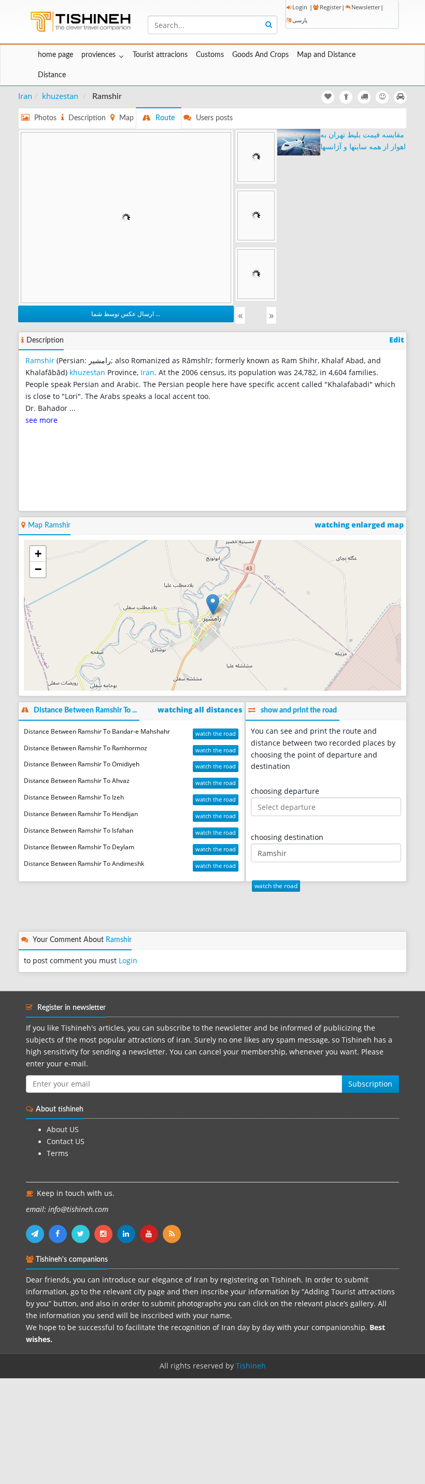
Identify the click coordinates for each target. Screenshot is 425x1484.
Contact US (65, 1141)
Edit (396, 340)
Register (330, 7)
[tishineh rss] (173, 1233)
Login (299, 7)
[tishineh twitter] (83, 1233)
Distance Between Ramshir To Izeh (74, 797)
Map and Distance (326, 55)
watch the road (215, 733)
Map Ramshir (49, 525)
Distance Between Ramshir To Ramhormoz (85, 748)
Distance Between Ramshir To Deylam (79, 847)
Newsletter (365, 7)
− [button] (38, 569)
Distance (52, 75)
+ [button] (38, 553)
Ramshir (39, 360)
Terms (57, 1153)
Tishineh (251, 1366)
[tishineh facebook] (60, 1233)
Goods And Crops (260, 55)
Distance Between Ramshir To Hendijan (81, 813)
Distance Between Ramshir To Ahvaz (77, 780)
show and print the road (299, 710)
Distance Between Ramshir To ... (85, 710)
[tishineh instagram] (105, 1233)
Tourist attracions (160, 55)
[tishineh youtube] (151, 1233)
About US (63, 1129)
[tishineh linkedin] (128, 1233)
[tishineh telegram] (37, 1233)
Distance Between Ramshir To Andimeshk (84, 863)
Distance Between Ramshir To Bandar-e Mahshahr (97, 731)
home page (55, 55)
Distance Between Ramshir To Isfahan (78, 830)
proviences (98, 55)
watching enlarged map (359, 525)
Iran (25, 96)
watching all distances (200, 710)
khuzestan (60, 96)
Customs (210, 55)
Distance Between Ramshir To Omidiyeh (81, 764)
